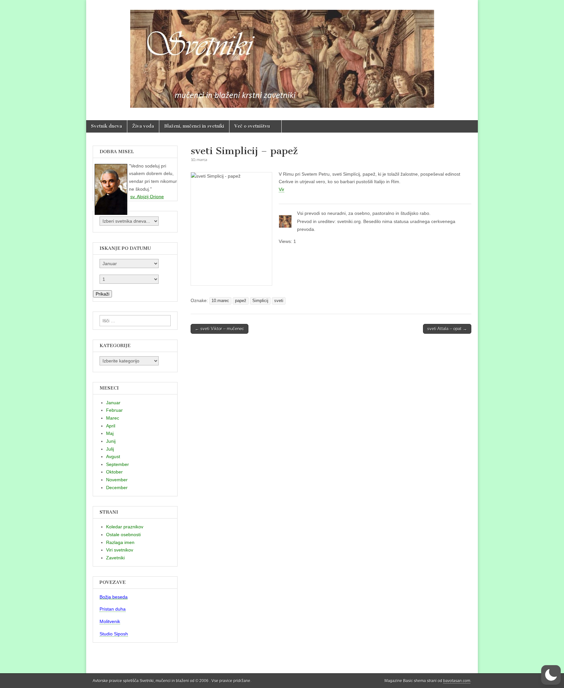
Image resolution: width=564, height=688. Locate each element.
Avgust (113, 456)
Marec (112, 418)
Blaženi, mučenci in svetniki (194, 126)
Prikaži (102, 293)
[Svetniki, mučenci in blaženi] (282, 55)
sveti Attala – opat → (447, 328)
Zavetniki (115, 557)
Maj (110, 433)
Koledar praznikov (124, 526)
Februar (114, 410)
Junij (111, 441)
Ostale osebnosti (123, 534)
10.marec (220, 300)
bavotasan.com (456, 681)
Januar (113, 402)
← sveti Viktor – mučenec (219, 328)
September (117, 464)
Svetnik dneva (106, 126)
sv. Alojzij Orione (147, 196)
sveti (278, 300)
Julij (110, 449)
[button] (551, 675)
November (117, 479)
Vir (281, 189)
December (117, 487)
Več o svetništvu (252, 126)
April (110, 425)
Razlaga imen (120, 542)
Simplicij (260, 300)
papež (240, 300)
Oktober (114, 471)
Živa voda (143, 126)
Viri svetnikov (119, 549)
